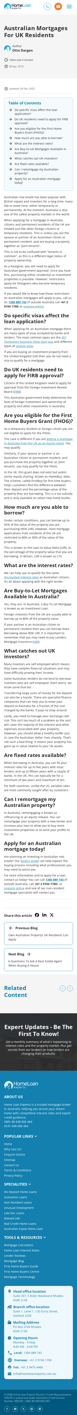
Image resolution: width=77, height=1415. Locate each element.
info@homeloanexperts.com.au (34, 1374)
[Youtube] (15, 1409)
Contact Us (11, 1165)
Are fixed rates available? (32, 164)
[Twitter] (23, 1409)
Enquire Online (14, 1154)
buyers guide (30, 861)
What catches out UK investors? (36, 158)
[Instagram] (31, 1409)
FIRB (17, 392)
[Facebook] (7, 1409)
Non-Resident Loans (18, 1202)
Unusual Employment (19, 1208)
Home (8, 1144)
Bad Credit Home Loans (20, 1223)
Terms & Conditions (17, 1170)
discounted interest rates (21, 577)
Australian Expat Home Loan (23, 1229)
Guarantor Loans (15, 1197)
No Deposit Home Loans (20, 1192)
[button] (69, 6)
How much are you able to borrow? (38, 138)
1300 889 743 (17, 302)
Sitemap (9, 1160)
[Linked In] (40, 1409)
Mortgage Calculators (18, 1245)
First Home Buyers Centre (21, 1271)
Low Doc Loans (14, 1213)
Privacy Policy (13, 1175)
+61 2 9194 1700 (33, 1360)
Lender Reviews (15, 1256)
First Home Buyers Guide (21, 1266)
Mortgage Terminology (19, 1277)
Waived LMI (12, 1218)
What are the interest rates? (34, 143)
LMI (35, 642)
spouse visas (24, 346)
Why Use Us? (13, 1149)
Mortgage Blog (14, 1261)
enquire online (33, 306)
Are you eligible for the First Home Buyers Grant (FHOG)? (38, 130)
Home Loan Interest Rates (21, 1250)
